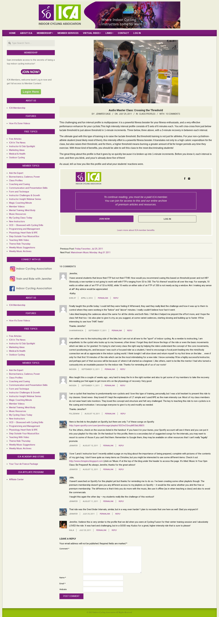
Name (62, 577)
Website (63, 589)
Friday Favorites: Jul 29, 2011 (89, 248)
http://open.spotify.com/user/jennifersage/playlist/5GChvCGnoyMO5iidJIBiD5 (106, 425)
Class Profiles (147, 114)
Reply (115, 298)
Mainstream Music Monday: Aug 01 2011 (91, 252)
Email (62, 583)
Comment (64, 549)
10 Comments (173, 114)
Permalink (103, 298)
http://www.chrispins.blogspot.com (86, 461)
